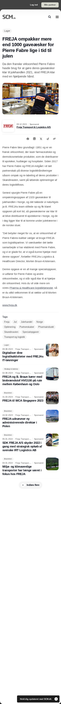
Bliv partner (50, 5)
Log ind (34, 5)
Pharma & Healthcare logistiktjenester (31, 287)
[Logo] (9, 17)
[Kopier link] (54, 139)
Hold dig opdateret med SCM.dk (36, 699)
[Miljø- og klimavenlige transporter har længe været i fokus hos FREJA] (30, 467)
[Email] (47, 139)
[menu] (57, 17)
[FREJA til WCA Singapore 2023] (30, 398)
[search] (49, 17)
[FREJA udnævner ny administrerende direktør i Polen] (30, 419)
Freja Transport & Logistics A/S (34, 127)
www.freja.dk (9, 305)
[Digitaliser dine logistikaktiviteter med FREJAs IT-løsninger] (30, 353)
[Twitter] (41, 139)
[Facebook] (28, 139)
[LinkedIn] (34, 139)
